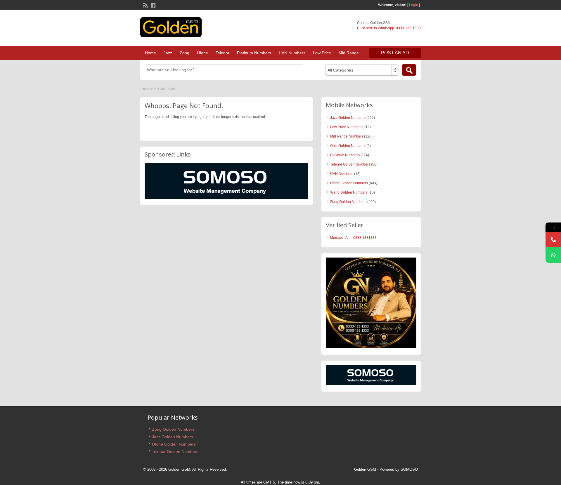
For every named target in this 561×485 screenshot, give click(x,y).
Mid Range (349, 53)
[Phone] (553, 239)
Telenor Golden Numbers (350, 164)
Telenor (222, 53)
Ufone (202, 53)
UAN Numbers (292, 53)
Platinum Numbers (254, 53)
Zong (184, 53)
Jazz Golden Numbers (348, 118)
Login (413, 5)
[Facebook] (152, 4)
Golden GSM (365, 469)
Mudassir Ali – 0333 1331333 (353, 238)
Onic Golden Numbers (348, 146)
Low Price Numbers (345, 127)
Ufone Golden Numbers (349, 183)
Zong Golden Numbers (348, 202)
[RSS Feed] (145, 4)
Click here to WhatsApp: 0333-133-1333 (389, 28)
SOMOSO (409, 469)
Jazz (168, 53)
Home (150, 53)
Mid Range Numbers (346, 136)
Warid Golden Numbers (349, 192)
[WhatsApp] (553, 255)
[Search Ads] (409, 70)
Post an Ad (395, 52)
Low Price (322, 53)
